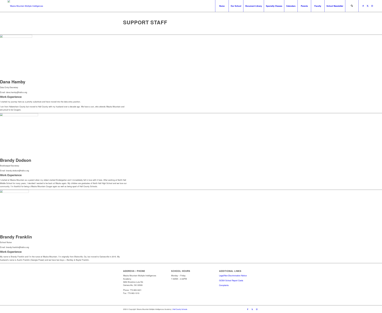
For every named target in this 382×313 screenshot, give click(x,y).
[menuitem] (222, 6)
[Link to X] (367, 6)
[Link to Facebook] (363, 6)
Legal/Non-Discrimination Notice (233, 275)
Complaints (224, 285)
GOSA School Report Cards (231, 280)
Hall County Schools (180, 309)
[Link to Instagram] (372, 6)
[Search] (352, 6)
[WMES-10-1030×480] (25, 6)
